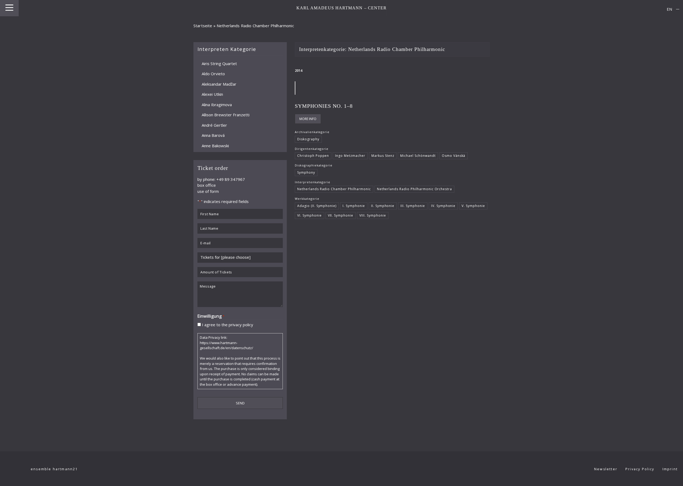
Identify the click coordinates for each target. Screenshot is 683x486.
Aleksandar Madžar (219, 83)
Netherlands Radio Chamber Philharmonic (334, 189)
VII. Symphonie (341, 215)
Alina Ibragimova (217, 104)
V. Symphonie (473, 206)
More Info (307, 119)
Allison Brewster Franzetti (225, 114)
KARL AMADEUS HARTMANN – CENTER (341, 8)
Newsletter (605, 469)
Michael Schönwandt (417, 155)
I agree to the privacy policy (227, 324)
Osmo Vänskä (454, 155)
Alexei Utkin (212, 94)
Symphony (306, 172)
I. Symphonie (354, 206)
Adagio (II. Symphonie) (316, 206)
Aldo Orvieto (213, 73)
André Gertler (214, 125)
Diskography (308, 139)
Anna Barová (213, 135)
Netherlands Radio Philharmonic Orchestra (414, 189)
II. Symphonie (383, 206)
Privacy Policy (639, 469)
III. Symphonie (412, 206)
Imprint (670, 469)
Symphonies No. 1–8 (324, 106)
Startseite (202, 25)
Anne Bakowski (215, 145)
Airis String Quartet (219, 63)
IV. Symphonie (443, 206)
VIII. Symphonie (372, 215)
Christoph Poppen (313, 155)
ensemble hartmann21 (54, 469)
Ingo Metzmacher (350, 155)
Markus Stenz (382, 155)
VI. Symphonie (309, 215)
